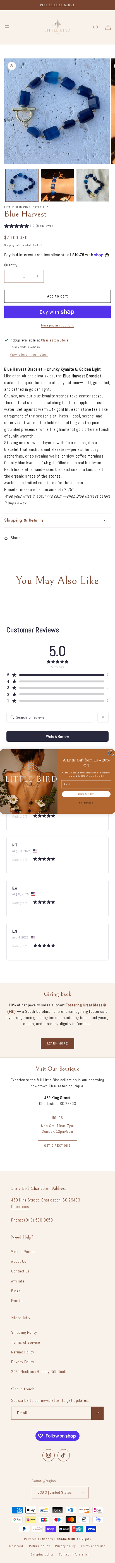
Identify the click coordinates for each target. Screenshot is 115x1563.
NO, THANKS (86, 803)
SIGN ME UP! (86, 794)
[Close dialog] (111, 753)
